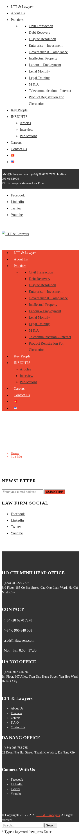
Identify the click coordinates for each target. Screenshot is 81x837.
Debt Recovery (39, 32)
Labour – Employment (45, 65)
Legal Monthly (39, 71)
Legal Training (39, 78)
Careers (16, 142)
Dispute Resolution (42, 39)
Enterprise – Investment (45, 45)
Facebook (18, 195)
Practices (17, 20)
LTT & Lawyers (22, 7)
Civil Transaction (41, 26)
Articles (25, 123)
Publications (28, 136)
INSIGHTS (19, 117)
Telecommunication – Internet (50, 91)
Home (15, 453)
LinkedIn (17, 202)
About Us (18, 13)
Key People (19, 110)
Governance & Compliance (48, 52)
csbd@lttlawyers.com (19, 640)
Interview (26, 129)
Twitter (16, 208)
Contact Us (19, 149)
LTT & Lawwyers (48, 815)
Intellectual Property (43, 58)
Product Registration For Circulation (46, 346)
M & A (34, 84)
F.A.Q (15, 722)
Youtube (17, 215)
